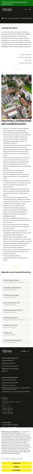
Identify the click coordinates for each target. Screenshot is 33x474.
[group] (16, 281)
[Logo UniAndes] (7, 9)
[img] (7, 9)
